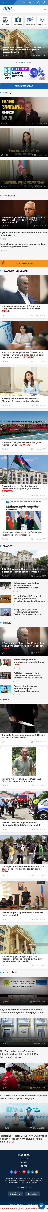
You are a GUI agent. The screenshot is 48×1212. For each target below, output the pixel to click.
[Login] (44, 2)
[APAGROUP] (24, 1187)
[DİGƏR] (44, 9)
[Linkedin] (32, 1172)
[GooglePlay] (15, 1194)
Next (44, 44)
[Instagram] (15, 1172)
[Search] (38, 3)
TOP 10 (24, 1166)
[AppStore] (32, 1194)
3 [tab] (22, 62)
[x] (19, 1172)
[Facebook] (11, 1172)
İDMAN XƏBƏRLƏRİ (24, 263)
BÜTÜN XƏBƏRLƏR (24, 86)
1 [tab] (16, 62)
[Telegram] (28, 1172)
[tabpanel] (24, 44)
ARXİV (24, 1162)
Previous (3, 44)
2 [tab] (19, 62)
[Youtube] (24, 1172)
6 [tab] (30, 62)
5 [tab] (27, 62)
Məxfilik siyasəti (33, 1204)
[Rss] (36, 1172)
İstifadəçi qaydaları (16, 1204)
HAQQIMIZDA (24, 1155)
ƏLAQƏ (24, 1158)
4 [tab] (24, 62)
